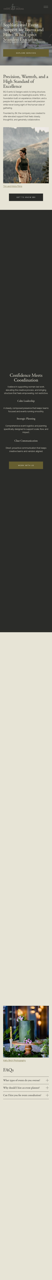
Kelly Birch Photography (14, 1060)
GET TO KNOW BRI (26, 197)
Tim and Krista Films (12, 186)
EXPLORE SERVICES (26, 53)
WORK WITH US (26, 465)
